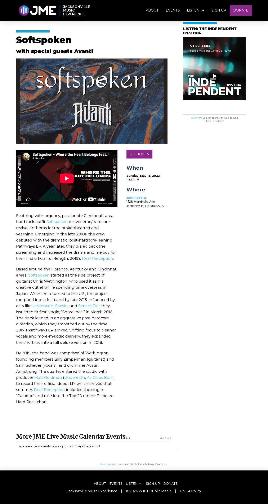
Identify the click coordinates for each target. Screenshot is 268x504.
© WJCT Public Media (148, 491)
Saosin (61, 305)
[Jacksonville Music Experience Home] (37, 10)
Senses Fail (88, 305)
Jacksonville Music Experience (92, 491)
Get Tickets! (139, 154)
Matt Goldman (48, 377)
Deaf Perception (97, 258)
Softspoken (57, 221)
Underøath (43, 305)
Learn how (196, 118)
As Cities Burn (100, 377)
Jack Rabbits (136, 198)
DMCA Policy (190, 491)
